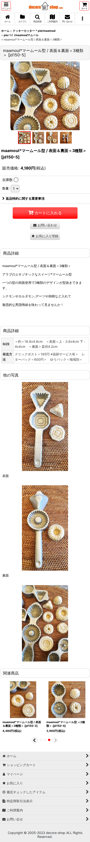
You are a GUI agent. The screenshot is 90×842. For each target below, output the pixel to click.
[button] (6, 6)
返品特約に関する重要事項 (25, 198)
